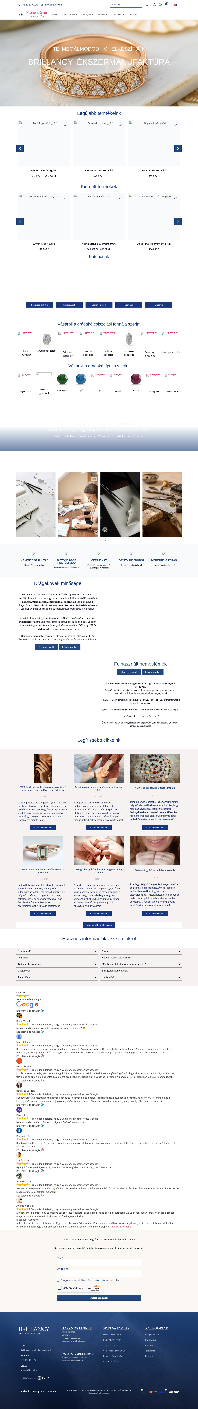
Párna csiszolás (88, 353)
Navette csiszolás (129, 353)
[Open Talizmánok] (123, 14)
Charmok (149, 1345)
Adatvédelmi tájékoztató (72, 1360)
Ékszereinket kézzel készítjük (99, 416)
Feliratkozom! (99, 1297)
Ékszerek (149, 1356)
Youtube (52, 1391)
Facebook (24, 1391)
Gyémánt (25, 391)
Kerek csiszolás (26, 353)
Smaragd (62, 390)
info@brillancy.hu (29, 1370)
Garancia (65, 1335)
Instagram (38, 1391)
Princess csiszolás (68, 354)
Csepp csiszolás (171, 352)
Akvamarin (172, 391)
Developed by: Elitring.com (99, 1393)
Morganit (154, 391)
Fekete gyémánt (44, 391)
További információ (120, 1226)
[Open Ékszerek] (107, 14)
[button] (178, 148)
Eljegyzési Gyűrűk (153, 1334)
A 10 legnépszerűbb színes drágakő (155, 788)
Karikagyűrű (150, 1340)
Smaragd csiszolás (150, 354)
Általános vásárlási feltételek (74, 1357)
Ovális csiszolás (46, 350)
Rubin (136, 390)
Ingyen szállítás (68, 1331)
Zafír (99, 391)
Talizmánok (150, 1350)
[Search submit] (146, 4)
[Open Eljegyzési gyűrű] (76, 14)
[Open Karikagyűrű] (92, 14)
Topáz (80, 390)
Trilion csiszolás (108, 353)
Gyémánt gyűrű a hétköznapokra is (155, 870)
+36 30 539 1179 (28, 1360)
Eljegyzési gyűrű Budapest (73, 1341)
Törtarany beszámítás (71, 1338)
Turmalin (117, 391)
